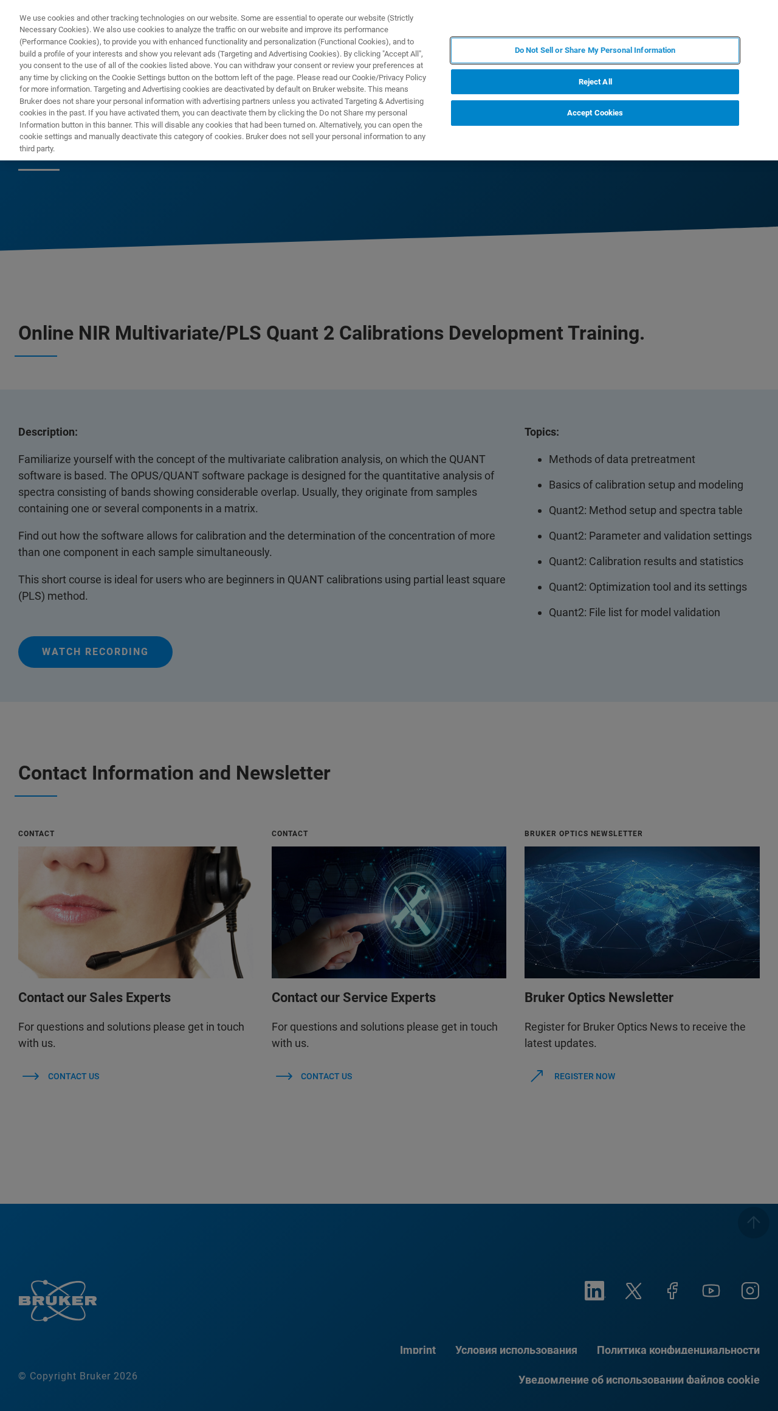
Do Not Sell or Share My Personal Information (595, 50)
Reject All (595, 81)
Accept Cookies (595, 112)
